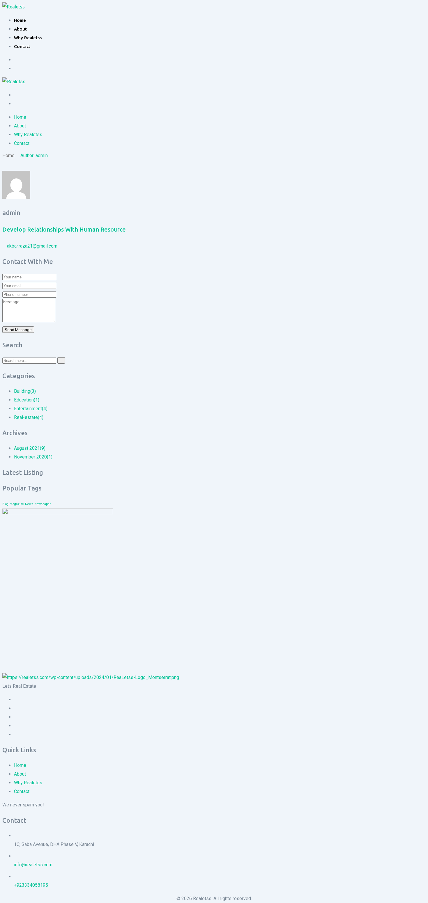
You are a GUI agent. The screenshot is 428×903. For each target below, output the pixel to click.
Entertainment (30, 408)
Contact (22, 46)
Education (26, 400)
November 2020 (33, 457)
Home (20, 20)
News (29, 504)
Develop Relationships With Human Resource (64, 229)
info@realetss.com (33, 865)
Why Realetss (28, 37)
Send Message (18, 329)
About (20, 28)
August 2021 (29, 448)
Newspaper (42, 504)
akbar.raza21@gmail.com (32, 246)
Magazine (17, 504)
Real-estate (28, 417)
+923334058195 (31, 885)
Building (25, 391)
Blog (5, 504)
